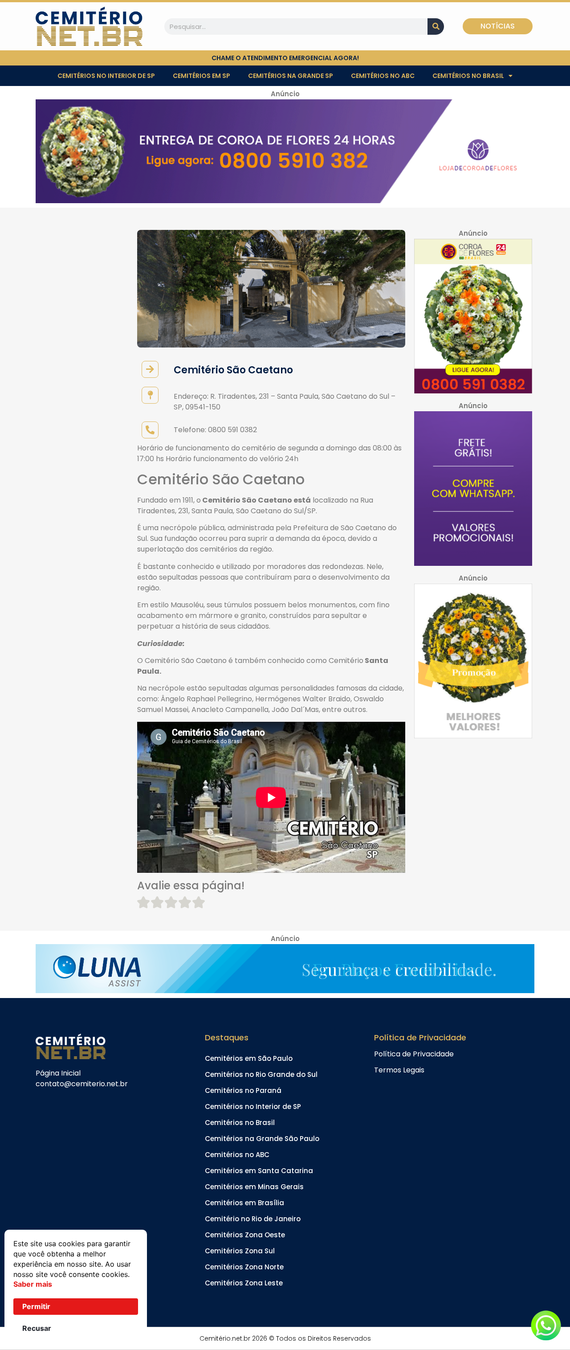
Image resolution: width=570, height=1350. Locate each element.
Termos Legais (399, 1070)
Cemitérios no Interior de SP (106, 75)
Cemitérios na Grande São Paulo (262, 1138)
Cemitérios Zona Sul (240, 1251)
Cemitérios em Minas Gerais (254, 1186)
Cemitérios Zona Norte (244, 1267)
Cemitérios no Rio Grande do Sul (261, 1074)
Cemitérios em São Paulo (249, 1058)
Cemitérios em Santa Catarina (259, 1170)
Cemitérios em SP (201, 75)
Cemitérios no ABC (383, 75)
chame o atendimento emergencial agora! (285, 57)
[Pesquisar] (436, 26)
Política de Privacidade (414, 1054)
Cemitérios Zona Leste (244, 1283)
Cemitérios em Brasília (244, 1202)
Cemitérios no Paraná (243, 1090)
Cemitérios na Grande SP (290, 75)
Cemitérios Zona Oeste (245, 1235)
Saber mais (32, 1284)
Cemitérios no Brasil (468, 75)
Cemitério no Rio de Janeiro (253, 1218)
